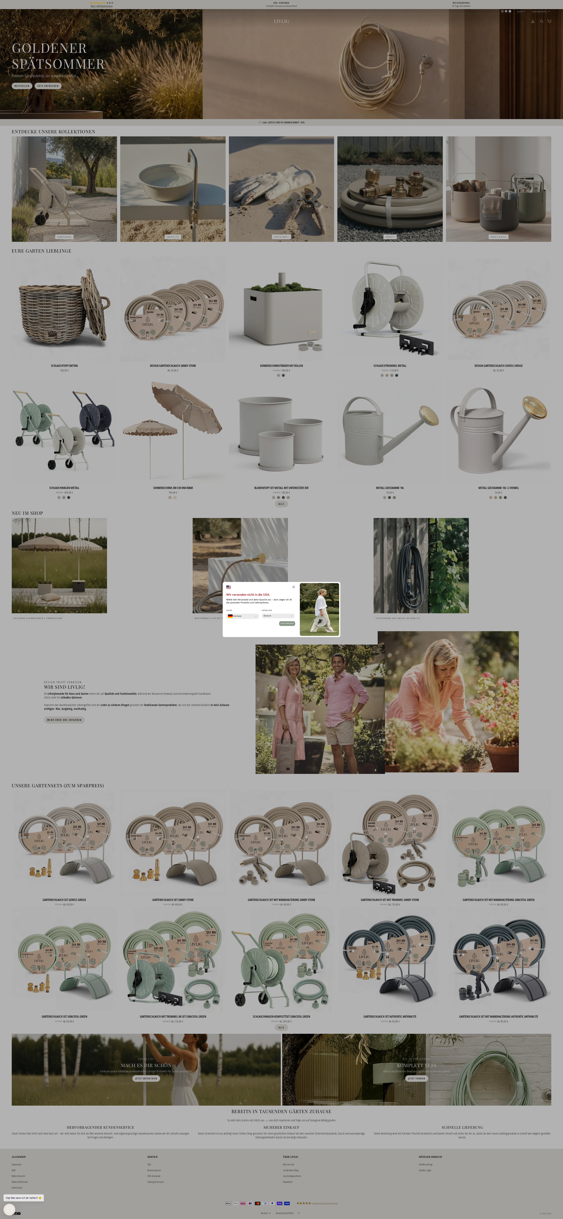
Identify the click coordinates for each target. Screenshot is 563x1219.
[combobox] (235, 616)
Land (229, 610)
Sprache (267, 610)
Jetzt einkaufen (287, 623)
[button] (293, 587)
